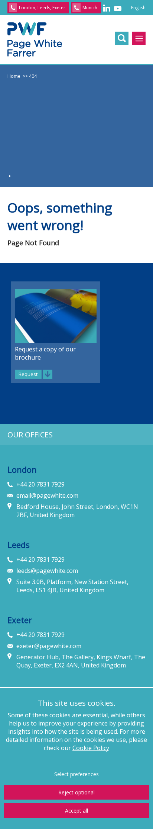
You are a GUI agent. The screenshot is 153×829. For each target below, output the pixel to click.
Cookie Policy (90, 748)
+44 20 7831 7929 (40, 484)
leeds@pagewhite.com (47, 571)
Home (13, 76)
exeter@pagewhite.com (48, 646)
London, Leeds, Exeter (42, 7)
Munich (89, 7)
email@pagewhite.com (47, 495)
